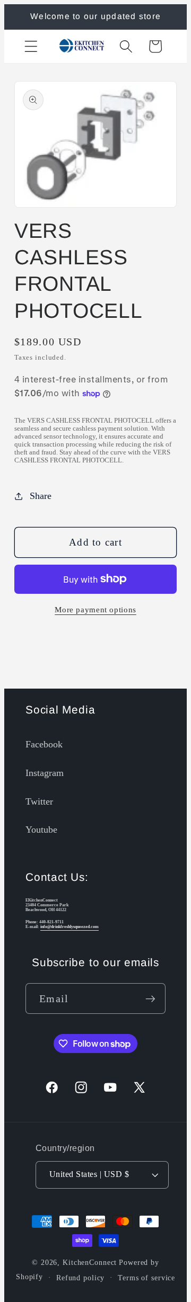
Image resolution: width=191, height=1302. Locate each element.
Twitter (39, 801)
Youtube (41, 829)
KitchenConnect (90, 1263)
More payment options (95, 609)
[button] (31, 46)
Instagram (44, 773)
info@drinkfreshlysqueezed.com (69, 926)
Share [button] (40, 496)
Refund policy (80, 1278)
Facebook (44, 744)
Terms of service (146, 1278)
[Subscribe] (150, 998)
